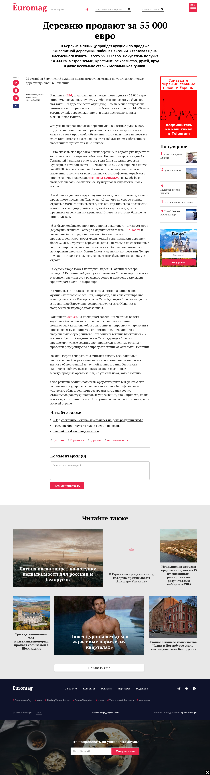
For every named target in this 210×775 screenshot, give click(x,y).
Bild (69, 95)
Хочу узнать (179, 262)
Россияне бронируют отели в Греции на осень (86, 426)
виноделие (143, 700)
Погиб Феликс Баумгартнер (170, 213)
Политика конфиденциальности (105, 713)
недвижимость (117, 440)
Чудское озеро (172, 170)
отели (100, 700)
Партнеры (124, 688)
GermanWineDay (22, 700)
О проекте (71, 688)
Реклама (106, 688)
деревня (94, 440)
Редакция (142, 688)
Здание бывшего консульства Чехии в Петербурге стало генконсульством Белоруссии (173, 645)
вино (38, 700)
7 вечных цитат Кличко (171, 156)
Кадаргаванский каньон (170, 191)
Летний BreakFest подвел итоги (76, 431)
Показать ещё (99, 668)
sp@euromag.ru (189, 712)
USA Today (132, 230)
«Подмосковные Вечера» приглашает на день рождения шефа (98, 420)
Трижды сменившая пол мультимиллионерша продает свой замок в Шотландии (31, 641)
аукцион (57, 440)
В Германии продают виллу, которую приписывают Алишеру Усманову (131, 577)
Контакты (89, 688)
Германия (76, 440)
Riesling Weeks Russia (57, 700)
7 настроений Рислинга (120, 700)
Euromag (30, 7)
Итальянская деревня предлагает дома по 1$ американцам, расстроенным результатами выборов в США (179, 575)
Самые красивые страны (178, 202)
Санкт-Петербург (83, 700)
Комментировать (67, 486)
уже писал (103, 178)
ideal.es (71, 317)
